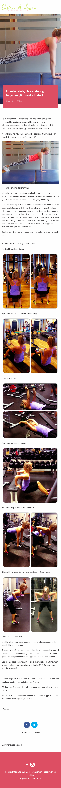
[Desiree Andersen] (19, 7)
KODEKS (37, 778)
